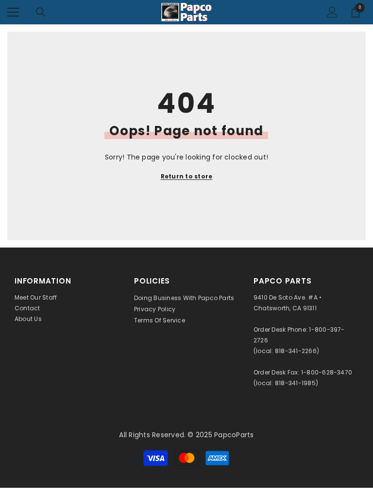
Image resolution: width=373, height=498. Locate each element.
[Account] (332, 12)
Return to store (187, 176)
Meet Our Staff (36, 297)
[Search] (41, 12)
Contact (27, 308)
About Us (28, 319)
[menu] (13, 12)
